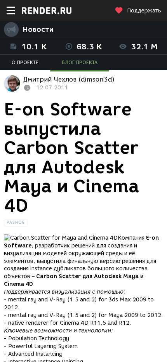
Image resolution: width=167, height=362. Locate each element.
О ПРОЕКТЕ (25, 62)
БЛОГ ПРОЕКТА (79, 62)
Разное (16, 222)
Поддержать (144, 10)
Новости (38, 29)
